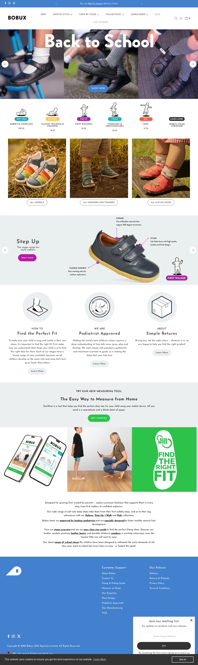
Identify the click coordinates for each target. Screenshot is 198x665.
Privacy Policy (157, 583)
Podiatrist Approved (112, 603)
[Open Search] (175, 18)
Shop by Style (61, 14)
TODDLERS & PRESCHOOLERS (115, 125)
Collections (114, 14)
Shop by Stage (88, 14)
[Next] (141, 3)
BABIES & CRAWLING (21, 124)
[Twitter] (14, 3)
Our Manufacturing (112, 608)
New (43, 14)
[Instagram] (9, 3)
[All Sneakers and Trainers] (99, 168)
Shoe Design (108, 598)
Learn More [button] (99, 659)
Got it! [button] (182, 659)
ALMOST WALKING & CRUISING (52, 125)
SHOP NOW (98, 88)
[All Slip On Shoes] (161, 168)
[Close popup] (191, 620)
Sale (157, 14)
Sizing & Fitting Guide (113, 583)
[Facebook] (5, 3)
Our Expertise (109, 593)
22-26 (114, 130)
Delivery (154, 573)
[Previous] (56, 3)
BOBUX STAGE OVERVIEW (177, 125)
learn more (27, 257)
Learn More (138, 14)
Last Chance (100, 22)
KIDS (145, 124)
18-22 (52, 130)
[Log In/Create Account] (181, 18)
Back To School (95, 4)
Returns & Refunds (159, 578)
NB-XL (21, 128)
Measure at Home (111, 588)
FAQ (104, 613)
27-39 (146, 128)
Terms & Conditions (160, 588)
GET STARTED (99, 418)
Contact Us (107, 578)
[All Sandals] (37, 168)
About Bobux (108, 573)
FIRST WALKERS (84, 124)
